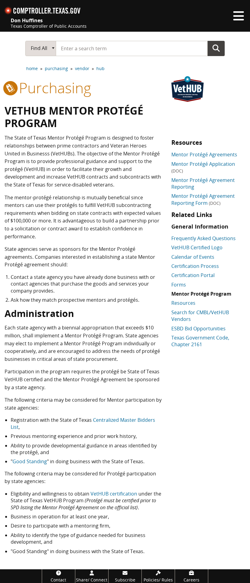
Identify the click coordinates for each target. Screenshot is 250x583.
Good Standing (29, 461)
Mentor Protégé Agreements (204, 154)
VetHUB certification (114, 493)
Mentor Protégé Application (203, 167)
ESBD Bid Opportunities (198, 328)
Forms (178, 284)
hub (100, 68)
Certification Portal (193, 275)
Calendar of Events (192, 257)
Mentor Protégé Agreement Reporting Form (203, 199)
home (32, 68)
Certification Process (195, 266)
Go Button (216, 48)
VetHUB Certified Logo (197, 247)
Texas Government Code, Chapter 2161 (200, 341)
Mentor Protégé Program (201, 293)
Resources (183, 303)
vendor (82, 68)
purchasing (56, 68)
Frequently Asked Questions (203, 238)
